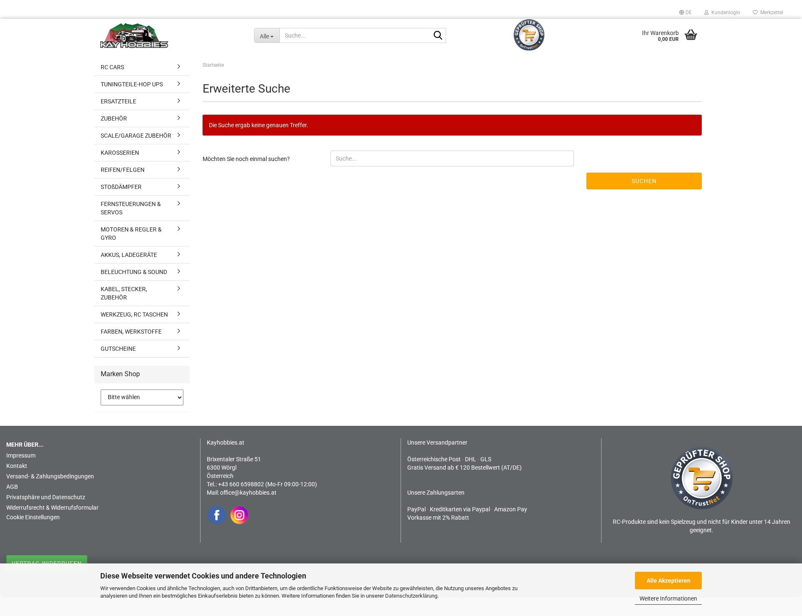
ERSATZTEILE (118, 101)
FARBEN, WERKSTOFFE (131, 331)
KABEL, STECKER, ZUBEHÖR (124, 293)
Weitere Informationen (668, 598)
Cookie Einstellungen (33, 517)
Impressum (21, 455)
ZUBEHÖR (114, 118)
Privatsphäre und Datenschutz (45, 497)
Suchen (644, 181)
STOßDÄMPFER (121, 187)
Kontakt (16, 466)
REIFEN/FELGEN (123, 169)
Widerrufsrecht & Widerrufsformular (52, 507)
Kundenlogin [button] (724, 12)
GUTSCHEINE (118, 348)
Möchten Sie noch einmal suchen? (246, 159)
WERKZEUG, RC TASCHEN (134, 314)
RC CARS (112, 67)
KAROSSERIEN (120, 152)
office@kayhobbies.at (248, 492)
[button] (685, 12)
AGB (12, 486)
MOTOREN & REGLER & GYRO (131, 233)
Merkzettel (770, 12)
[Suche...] (438, 35)
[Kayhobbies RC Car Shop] (170, 35)
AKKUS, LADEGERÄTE (129, 254)
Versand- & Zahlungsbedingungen (50, 476)
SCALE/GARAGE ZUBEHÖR (136, 135)
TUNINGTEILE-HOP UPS (132, 84)
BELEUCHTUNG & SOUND (134, 272)
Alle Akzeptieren (668, 580)
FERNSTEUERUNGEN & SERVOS (131, 208)
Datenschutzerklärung (411, 596)
